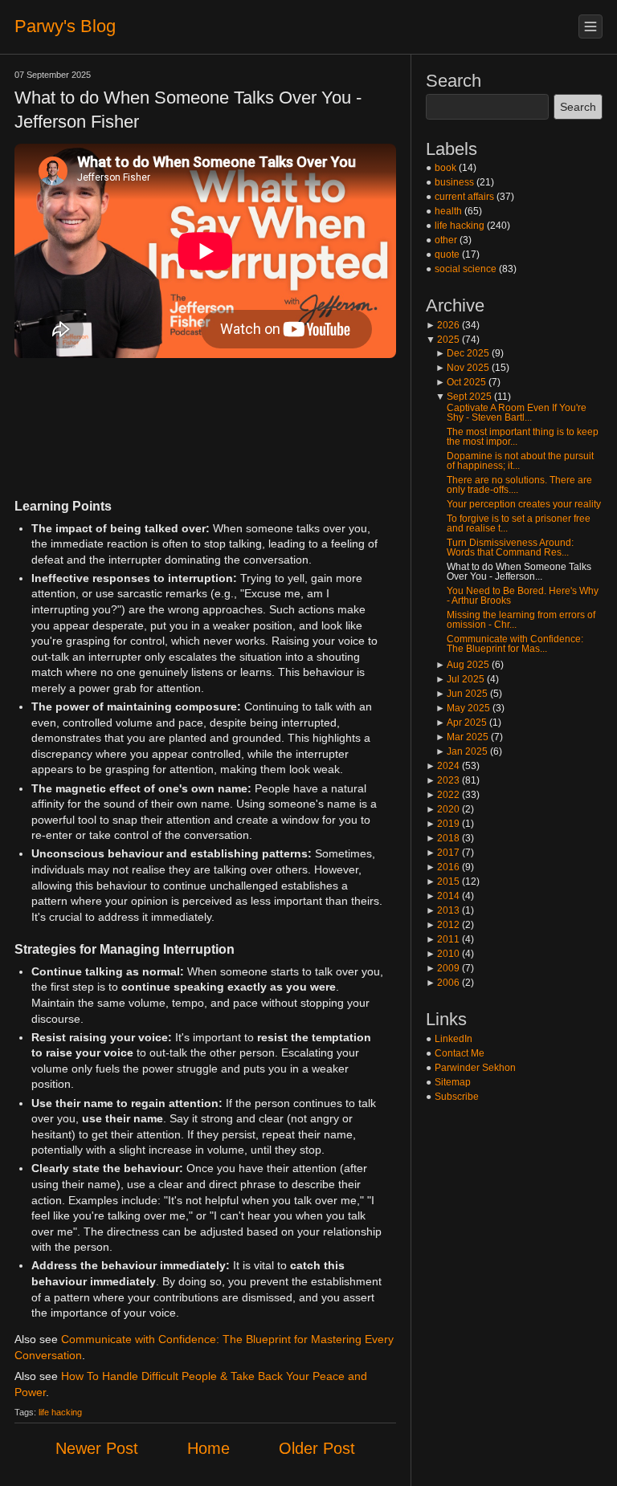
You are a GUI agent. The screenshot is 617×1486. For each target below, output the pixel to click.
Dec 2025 (462, 353)
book (445, 167)
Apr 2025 (461, 722)
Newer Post (96, 1448)
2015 (443, 881)
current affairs (464, 196)
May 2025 (462, 708)
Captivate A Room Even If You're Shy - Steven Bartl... (516, 412)
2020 (443, 809)
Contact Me (459, 1053)
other (446, 240)
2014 (443, 896)
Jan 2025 (461, 751)
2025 (443, 339)
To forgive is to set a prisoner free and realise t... (518, 523)
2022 (443, 794)
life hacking (60, 1412)
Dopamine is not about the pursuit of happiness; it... (520, 460)
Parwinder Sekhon (475, 1067)
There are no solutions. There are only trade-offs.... (519, 484)
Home (208, 1448)
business (454, 182)
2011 (443, 939)
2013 (443, 910)
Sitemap (453, 1082)
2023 (443, 780)
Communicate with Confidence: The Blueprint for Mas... (515, 643)
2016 (443, 867)
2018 (443, 838)
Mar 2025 (461, 737)
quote (447, 254)
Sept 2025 (463, 396)
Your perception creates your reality (524, 504)
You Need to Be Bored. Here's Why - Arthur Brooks (523, 595)
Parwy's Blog (65, 26)
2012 (443, 924)
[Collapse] (590, 26)
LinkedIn (453, 1038)
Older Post (317, 1448)
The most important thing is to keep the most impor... (523, 436)
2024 (443, 765)
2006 (443, 982)
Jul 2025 (459, 679)
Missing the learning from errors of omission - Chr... (521, 619)
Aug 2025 (462, 664)
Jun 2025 (461, 693)
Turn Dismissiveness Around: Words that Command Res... (510, 547)
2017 (443, 852)
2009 (443, 968)
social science (465, 269)
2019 (443, 823)
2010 (443, 953)
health (448, 211)
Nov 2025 (462, 367)
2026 (443, 325)
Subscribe (457, 1096)
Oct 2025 (460, 382)
